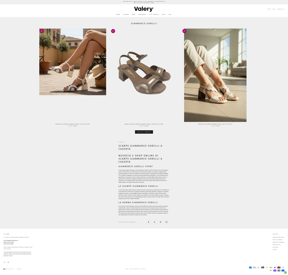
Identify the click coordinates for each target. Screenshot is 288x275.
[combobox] (129, 143)
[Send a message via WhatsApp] (285, 272)
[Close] (162, 115)
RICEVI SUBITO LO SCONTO (144, 157)
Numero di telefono (130, 140)
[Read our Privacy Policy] (161, 152)
